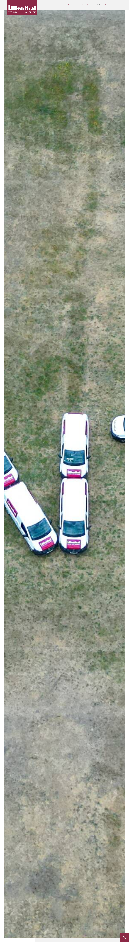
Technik (68, 5)
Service (90, 5)
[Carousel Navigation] (64, 471)
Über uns (108, 5)
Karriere (119, 5)
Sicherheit (79, 5)
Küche (99, 5)
